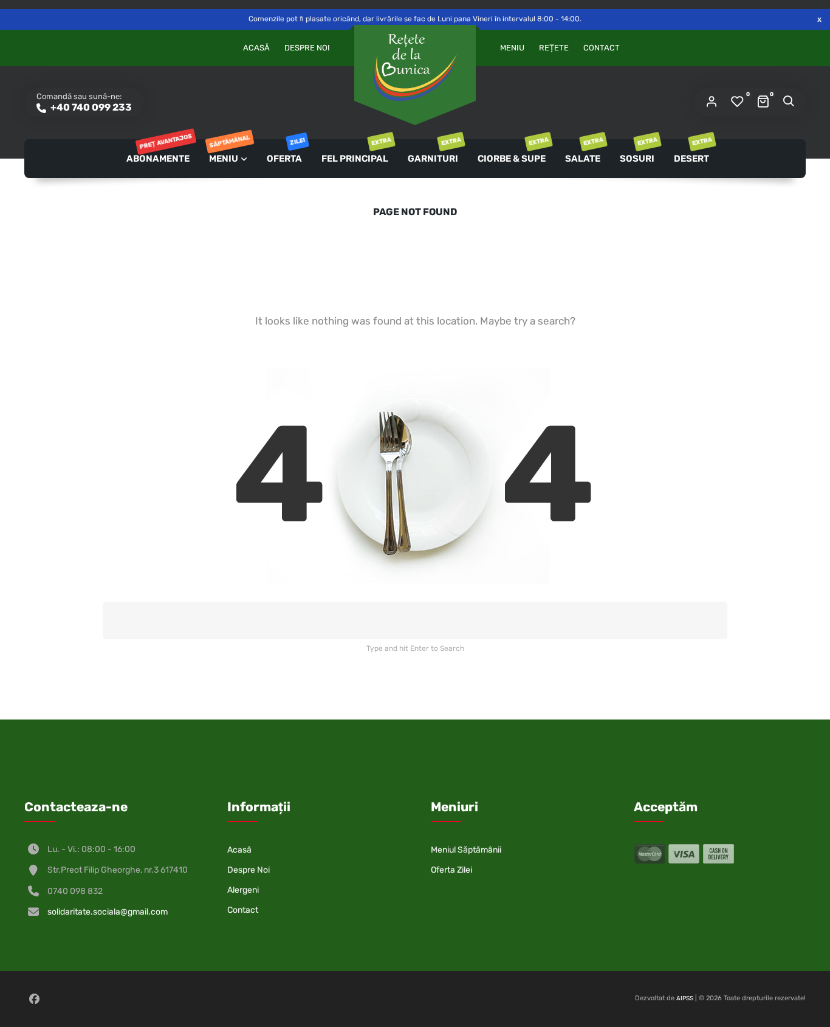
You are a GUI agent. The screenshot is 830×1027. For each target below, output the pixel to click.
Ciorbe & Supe (512, 151)
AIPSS (684, 998)
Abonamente (159, 151)
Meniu (512, 47)
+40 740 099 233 (90, 107)
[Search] (788, 102)
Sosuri (638, 151)
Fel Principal (356, 151)
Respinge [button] (819, 19)
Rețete (554, 47)
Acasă (256, 47)
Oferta (285, 151)
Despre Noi (307, 47)
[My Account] (711, 102)
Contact (601, 47)
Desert (692, 151)
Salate (583, 151)
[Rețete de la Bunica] (415, 67)
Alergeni (243, 890)
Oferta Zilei (451, 870)
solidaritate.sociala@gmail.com (107, 912)
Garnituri (434, 151)
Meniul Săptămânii (466, 850)
